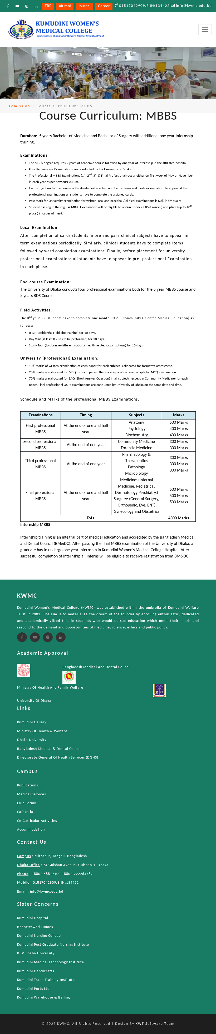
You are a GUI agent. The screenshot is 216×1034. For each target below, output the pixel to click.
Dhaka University (31, 740)
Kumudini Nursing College (39, 936)
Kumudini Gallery (31, 722)
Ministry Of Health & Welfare (42, 731)
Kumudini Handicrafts (35, 971)
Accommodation (31, 830)
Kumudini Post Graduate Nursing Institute (53, 945)
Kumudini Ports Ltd (33, 989)
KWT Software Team (155, 1024)
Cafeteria (25, 812)
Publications (27, 785)
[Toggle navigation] (205, 29)
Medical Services (31, 794)
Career (104, 6)
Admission (19, 106)
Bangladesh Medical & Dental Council (49, 749)
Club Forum (26, 803)
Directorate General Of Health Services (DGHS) (57, 758)
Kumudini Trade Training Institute (46, 980)
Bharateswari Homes (35, 927)
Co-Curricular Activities (37, 821)
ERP (48, 6)
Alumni (65, 6)
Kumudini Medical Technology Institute (50, 962)
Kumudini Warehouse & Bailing (43, 998)
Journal (84, 6)
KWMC (27, 596)
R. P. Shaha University (36, 953)
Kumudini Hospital (32, 918)
